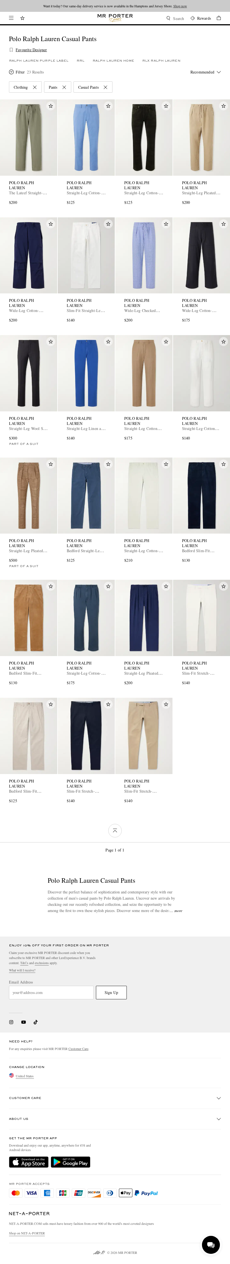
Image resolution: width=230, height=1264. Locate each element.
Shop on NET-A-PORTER (27, 1233)
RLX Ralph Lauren (161, 60)
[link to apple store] (29, 1162)
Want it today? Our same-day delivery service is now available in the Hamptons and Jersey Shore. (115, 6)
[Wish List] (22, 18)
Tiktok (35, 1022)
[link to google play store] (70, 1162)
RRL (80, 60)
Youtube (23, 1022)
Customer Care (78, 1048)
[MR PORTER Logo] (29, 1213)
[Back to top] (115, 830)
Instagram (11, 1022)
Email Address (21, 982)
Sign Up (111, 992)
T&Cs (24, 962)
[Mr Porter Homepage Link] (115, 18)
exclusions (42, 962)
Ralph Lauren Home (113, 60)
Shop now (180, 6)
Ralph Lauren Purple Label (39, 60)
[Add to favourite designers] (11, 50)
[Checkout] (216, 18)
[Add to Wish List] (50, 105)
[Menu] (11, 18)
